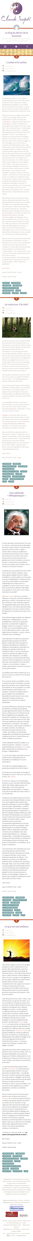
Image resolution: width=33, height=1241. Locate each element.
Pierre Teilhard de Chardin (12, 1166)
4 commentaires (9, 504)
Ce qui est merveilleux (16, 926)
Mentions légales (16, 1204)
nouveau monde (8, 290)
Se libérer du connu (17, 478)
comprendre (16, 282)
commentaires (21, 1235)
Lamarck (21, 1022)
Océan (18, 290)
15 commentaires (10, 71)
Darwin (4, 1024)
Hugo (23, 1132)
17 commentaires (10, 313)
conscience (7, 285)
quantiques (6, 122)
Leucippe (5, 424)
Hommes (6, 902)
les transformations (10, 907)
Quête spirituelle (18, 476)
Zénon (28, 438)
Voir (5, 481)
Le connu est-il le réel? (11, 287)
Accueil (26, 1200)
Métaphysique (8, 910)
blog (13, 1235)
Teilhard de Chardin (21, 1030)
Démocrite (24, 421)
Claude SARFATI (9, 68)
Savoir (6, 478)
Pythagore (5, 415)
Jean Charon (6, 268)
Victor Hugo (18, 1171)
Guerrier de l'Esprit (10, 466)
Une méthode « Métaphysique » (16, 494)
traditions (7, 915)
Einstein (24, 747)
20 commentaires (10, 935)
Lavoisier (13, 777)
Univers (23, 293)
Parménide (5, 217)
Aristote (5, 215)
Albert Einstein (9, 596)
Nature (17, 910)
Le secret (24, 1158)
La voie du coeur (9, 468)
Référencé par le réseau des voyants (16, 1202)
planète (15, 293)
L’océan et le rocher (16, 62)
